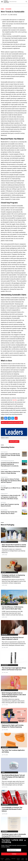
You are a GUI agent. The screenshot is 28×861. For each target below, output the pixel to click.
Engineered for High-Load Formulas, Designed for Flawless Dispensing (13, 726)
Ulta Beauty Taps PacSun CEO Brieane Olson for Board (9, 512)
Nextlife (14, 400)
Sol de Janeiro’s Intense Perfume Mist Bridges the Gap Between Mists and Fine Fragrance (11, 480)
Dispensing (4, 634)
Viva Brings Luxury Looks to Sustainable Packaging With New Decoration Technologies (14, 836)
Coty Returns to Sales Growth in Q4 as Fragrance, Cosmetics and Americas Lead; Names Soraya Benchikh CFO (10, 497)
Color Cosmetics (4, 451)
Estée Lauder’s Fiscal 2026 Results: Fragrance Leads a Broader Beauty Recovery (10, 455)
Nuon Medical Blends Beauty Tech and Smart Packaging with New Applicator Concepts (13, 776)
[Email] (2, 418)
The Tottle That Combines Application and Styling (13, 751)
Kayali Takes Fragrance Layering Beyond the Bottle (10, 505)
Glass (3, 690)
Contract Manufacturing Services (7, 460)
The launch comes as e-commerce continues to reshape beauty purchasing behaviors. (13, 550)
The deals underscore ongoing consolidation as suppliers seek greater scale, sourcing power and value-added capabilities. (13, 700)
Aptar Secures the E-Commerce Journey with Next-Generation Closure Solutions (14, 545)
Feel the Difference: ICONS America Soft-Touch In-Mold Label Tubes (12, 608)
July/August (5, 665)
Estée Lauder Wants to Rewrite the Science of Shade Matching (10, 472)
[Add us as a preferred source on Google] (16, 418)
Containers (4, 831)
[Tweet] (12, 418)
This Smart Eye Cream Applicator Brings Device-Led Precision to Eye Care (14, 668)
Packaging (8, 9)
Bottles (4, 572)
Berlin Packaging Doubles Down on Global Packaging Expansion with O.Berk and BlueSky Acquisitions (14, 694)
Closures (4, 541)
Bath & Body (3, 486)
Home (2, 9)
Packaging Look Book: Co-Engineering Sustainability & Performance (13, 576)
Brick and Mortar (4, 509)
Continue (14, 854)
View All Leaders (14, 441)
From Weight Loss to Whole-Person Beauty (11, 488)
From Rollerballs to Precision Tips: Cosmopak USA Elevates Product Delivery (12, 809)
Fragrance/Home (4, 477)
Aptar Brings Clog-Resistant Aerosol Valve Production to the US (13, 638)
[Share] (5, 418)
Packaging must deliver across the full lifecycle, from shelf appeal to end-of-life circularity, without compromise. (14, 581)
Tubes (3, 604)
